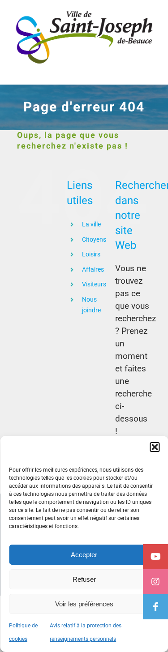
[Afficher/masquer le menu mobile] (150, 71)
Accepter (84, 554)
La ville (91, 224)
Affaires (93, 269)
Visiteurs (94, 284)
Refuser (84, 579)
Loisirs (91, 254)
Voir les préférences (84, 604)
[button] (154, 447)
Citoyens (94, 239)
